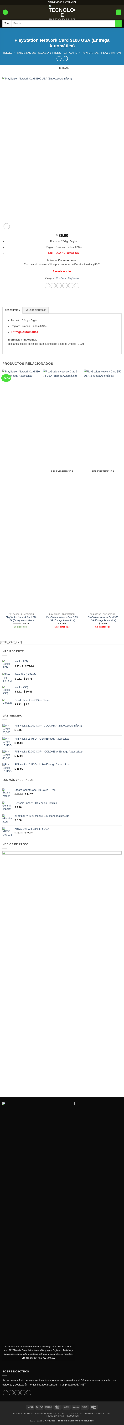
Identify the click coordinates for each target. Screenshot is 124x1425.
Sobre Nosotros (23, 1414)
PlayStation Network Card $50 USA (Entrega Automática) (103, 619)
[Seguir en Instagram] (11, 1392)
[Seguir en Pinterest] (28, 1392)
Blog (61, 1414)
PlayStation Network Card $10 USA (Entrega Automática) (21, 619)
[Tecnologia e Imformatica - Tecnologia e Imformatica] (62, 12)
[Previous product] (65, 58)
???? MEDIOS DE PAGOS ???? (95, 1414)
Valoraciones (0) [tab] (36, 310)
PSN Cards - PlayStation (101, 52)
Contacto (72, 1414)
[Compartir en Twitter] (59, 285)
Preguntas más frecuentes (62, 1416)
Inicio (7, 52)
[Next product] (59, 58)
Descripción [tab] (12, 310)
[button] (5, 12)
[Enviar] (118, 23)
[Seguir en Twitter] (17, 1392)
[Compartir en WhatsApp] (47, 285)
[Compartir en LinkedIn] (76, 285)
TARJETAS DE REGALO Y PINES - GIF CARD (47, 52)
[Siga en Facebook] (5, 1392)
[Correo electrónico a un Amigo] (65, 285)
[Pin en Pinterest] (70, 285)
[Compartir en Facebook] (53, 285)
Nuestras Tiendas (45, 1414)
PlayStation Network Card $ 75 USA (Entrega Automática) (62, 619)
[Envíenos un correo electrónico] (23, 1392)
